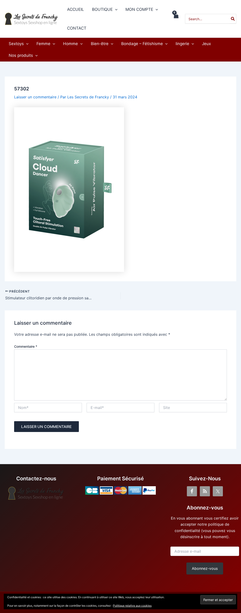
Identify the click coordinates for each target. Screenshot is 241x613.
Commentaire (25, 346)
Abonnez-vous (205, 568)
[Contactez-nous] (36, 493)
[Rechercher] (233, 18)
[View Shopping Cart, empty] (176, 19)
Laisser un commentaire (35, 97)
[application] (115, 9)
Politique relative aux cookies (132, 605)
